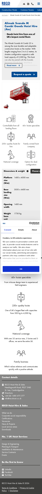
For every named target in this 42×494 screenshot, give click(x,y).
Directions (9, 393)
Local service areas (9, 427)
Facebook (9, 472)
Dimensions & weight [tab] (14, 171)
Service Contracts (9, 452)
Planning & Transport (10, 447)
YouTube (8, 475)
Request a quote (22, 74)
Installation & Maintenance (12, 450)
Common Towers (27, 10)
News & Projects (8, 424)
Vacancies (6, 421)
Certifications (7, 418)
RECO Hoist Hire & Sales (6, 4)
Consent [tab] (7, 230)
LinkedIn (8, 469)
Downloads (6, 430)
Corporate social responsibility (14, 416)
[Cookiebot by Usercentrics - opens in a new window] (29, 223)
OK (21, 269)
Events (4, 455)
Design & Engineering (10, 444)
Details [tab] (21, 230)
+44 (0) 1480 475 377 (15, 396)
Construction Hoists (9, 10)
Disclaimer (14, 491)
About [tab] (34, 230)
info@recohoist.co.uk (13, 399)
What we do (7, 413)
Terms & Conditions (9, 488)
